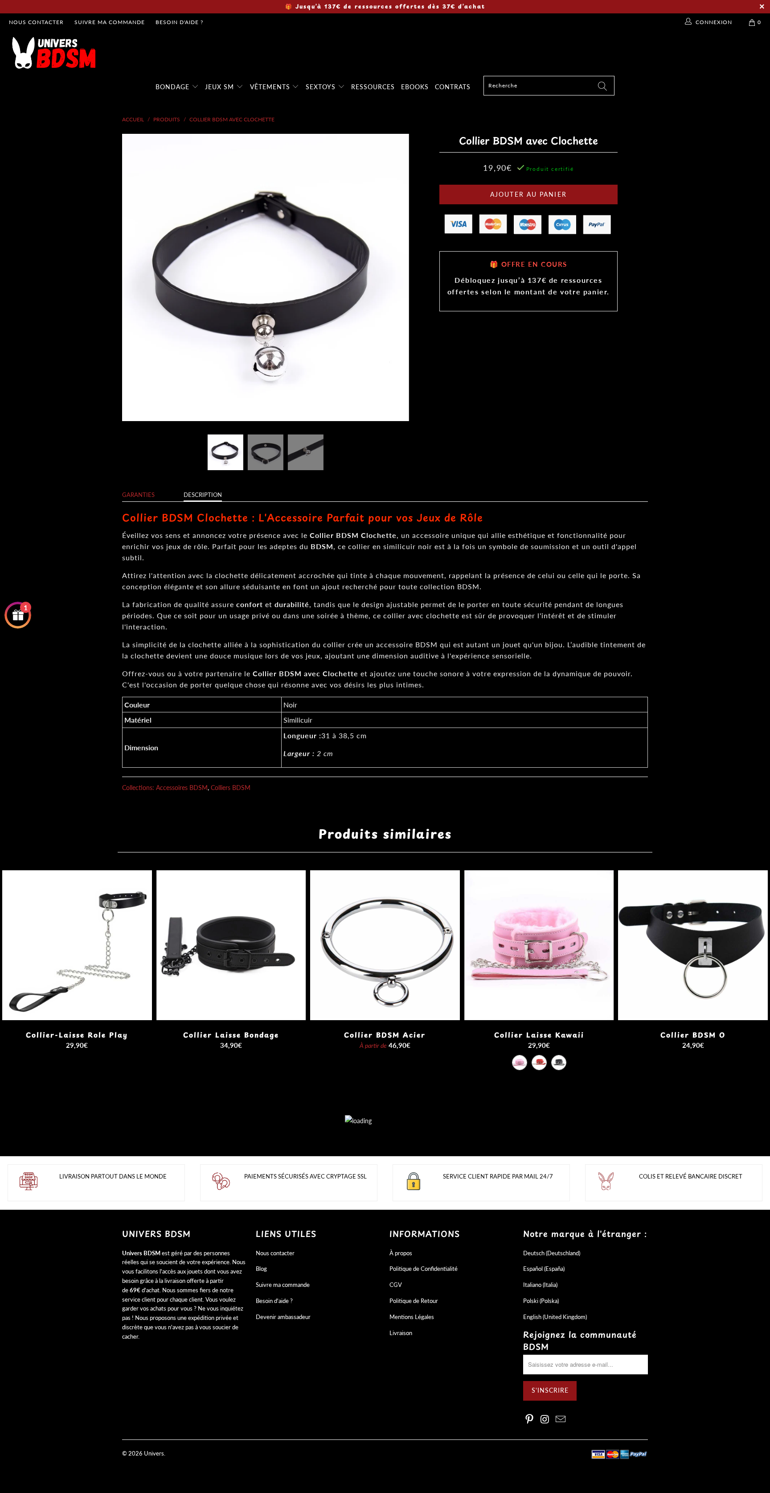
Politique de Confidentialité (423, 1268)
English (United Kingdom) (555, 1316)
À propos (400, 1253)
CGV (395, 1284)
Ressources (373, 87)
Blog (261, 1268)
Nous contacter (36, 22)
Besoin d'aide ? (179, 22)
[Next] (394, 277)
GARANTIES (138, 494)
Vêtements (271, 87)
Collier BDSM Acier (385, 945)
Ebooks (415, 87)
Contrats (453, 87)
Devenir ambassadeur (283, 1316)
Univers (154, 1453)
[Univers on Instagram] (545, 1419)
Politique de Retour (413, 1300)
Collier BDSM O (693, 945)
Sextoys (322, 87)
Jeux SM (220, 87)
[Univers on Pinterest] (530, 1419)
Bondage (174, 87)
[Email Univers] (560, 1419)
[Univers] (389, 52)
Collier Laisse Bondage (231, 945)
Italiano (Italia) (540, 1284)
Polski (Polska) (541, 1300)
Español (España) (544, 1268)
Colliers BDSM (230, 787)
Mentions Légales (411, 1316)
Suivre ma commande (109, 22)
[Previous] (137, 277)
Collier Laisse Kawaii (539, 945)
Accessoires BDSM (182, 787)
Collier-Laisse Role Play (77, 945)
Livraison (400, 1332)
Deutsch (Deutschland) (551, 1253)
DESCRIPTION (203, 494)
